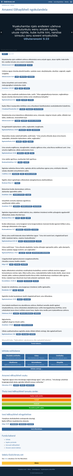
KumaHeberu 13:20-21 (9, 281)
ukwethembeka (38, 109)
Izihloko (50, 2)
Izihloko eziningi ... (36, 369)
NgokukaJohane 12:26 (9, 153)
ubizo (22, 174)
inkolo (14, 290)
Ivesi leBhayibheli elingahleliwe (16, 415)
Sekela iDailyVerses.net (12, 455)
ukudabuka (31, 76)
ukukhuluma (19, 229)
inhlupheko (22, 130)
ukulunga (17, 264)
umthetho (17, 325)
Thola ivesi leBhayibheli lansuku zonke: (20, 391)
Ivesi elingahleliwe (58, 2)
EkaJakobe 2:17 (7, 290)
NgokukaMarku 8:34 (8, 141)
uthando (22, 109)
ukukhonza (20, 153)
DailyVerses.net (5, 5)
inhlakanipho (14, 424)
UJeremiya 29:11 (7, 385)
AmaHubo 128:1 (7, 194)
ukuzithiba (24, 264)
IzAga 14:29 (5, 424)
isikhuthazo (23, 76)
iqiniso (20, 241)
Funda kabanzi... (36, 343)
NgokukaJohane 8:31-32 (9, 241)
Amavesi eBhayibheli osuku (14, 376)
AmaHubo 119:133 (8, 88)
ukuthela (32, 334)
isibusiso (22, 385)
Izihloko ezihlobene (11, 351)
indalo (17, 218)
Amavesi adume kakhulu (13, 448)
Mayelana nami (22, 469)
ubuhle (28, 218)
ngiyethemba (30, 385)
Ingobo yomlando (11, 442)
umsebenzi (35, 229)
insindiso (19, 141)
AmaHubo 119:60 (7, 325)
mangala (17, 120)
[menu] (71, 2)
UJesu (18, 100)
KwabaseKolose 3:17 (8, 229)
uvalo (16, 76)
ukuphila (24, 100)
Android (36, 404)
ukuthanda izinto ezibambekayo (41, 253)
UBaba (27, 153)
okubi (20, 88)
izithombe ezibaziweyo (34, 120)
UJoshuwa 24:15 (7, 313)
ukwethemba (37, 206)
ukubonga (27, 229)
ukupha (29, 253)
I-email (36, 400)
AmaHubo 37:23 (7, 206)
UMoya (20, 162)
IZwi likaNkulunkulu (29, 241)
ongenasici (22, 253)
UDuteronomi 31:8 (8, 76)
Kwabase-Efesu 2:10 (8, 218)
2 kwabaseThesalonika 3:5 (10, 109)
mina (6, 458)
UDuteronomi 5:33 (8, 65)
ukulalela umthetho (20, 65)
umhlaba (30, 100)
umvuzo (30, 65)
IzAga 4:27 (5, 264)
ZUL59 (4, 54)
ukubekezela (22, 424)
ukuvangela (27, 299)
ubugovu (30, 141)
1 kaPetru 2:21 (6, 174)
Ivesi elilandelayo (36, 429)
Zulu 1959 (11, 54)
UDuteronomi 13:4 (8, 120)
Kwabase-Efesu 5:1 (8, 183)
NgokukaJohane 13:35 (9, 299)
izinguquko (29, 109)
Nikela (37, 463)
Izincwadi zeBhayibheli (13, 445)
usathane (26, 88)
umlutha (38, 241)
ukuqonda (30, 424)
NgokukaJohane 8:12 (8, 100)
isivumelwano (28, 281)
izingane (17, 183)
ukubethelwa (35, 130)
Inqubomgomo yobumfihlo (48, 469)
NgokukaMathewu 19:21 (10, 253)
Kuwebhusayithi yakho (36, 408)
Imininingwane (36, 469)
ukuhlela (16, 385)
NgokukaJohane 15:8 (8, 334)
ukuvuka (36, 281)
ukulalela (24, 120)
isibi (16, 88)
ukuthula (20, 281)
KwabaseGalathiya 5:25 (9, 162)
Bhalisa (67, 2)
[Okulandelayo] (36, 340)
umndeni (16, 313)
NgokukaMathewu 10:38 (10, 130)
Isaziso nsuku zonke (36, 396)
